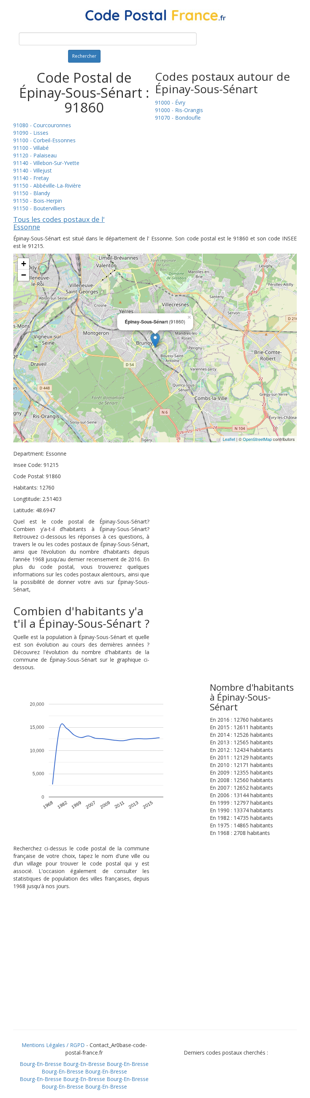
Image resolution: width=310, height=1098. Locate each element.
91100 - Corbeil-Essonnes (44, 140)
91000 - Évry (170, 102)
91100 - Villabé (31, 147)
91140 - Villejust (32, 170)
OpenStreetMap (257, 439)
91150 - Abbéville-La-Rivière (47, 185)
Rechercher (84, 56)
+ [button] (23, 263)
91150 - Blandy (31, 193)
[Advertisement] (155, 969)
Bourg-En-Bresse (41, 1063)
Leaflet (229, 439)
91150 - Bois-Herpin (37, 200)
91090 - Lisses (30, 132)
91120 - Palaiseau (35, 155)
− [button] (23, 275)
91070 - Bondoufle (178, 117)
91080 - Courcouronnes (42, 125)
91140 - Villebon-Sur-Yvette (46, 162)
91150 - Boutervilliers (39, 208)
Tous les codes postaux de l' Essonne (59, 223)
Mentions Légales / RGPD (53, 1045)
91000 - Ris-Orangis (179, 110)
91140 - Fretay (31, 178)
